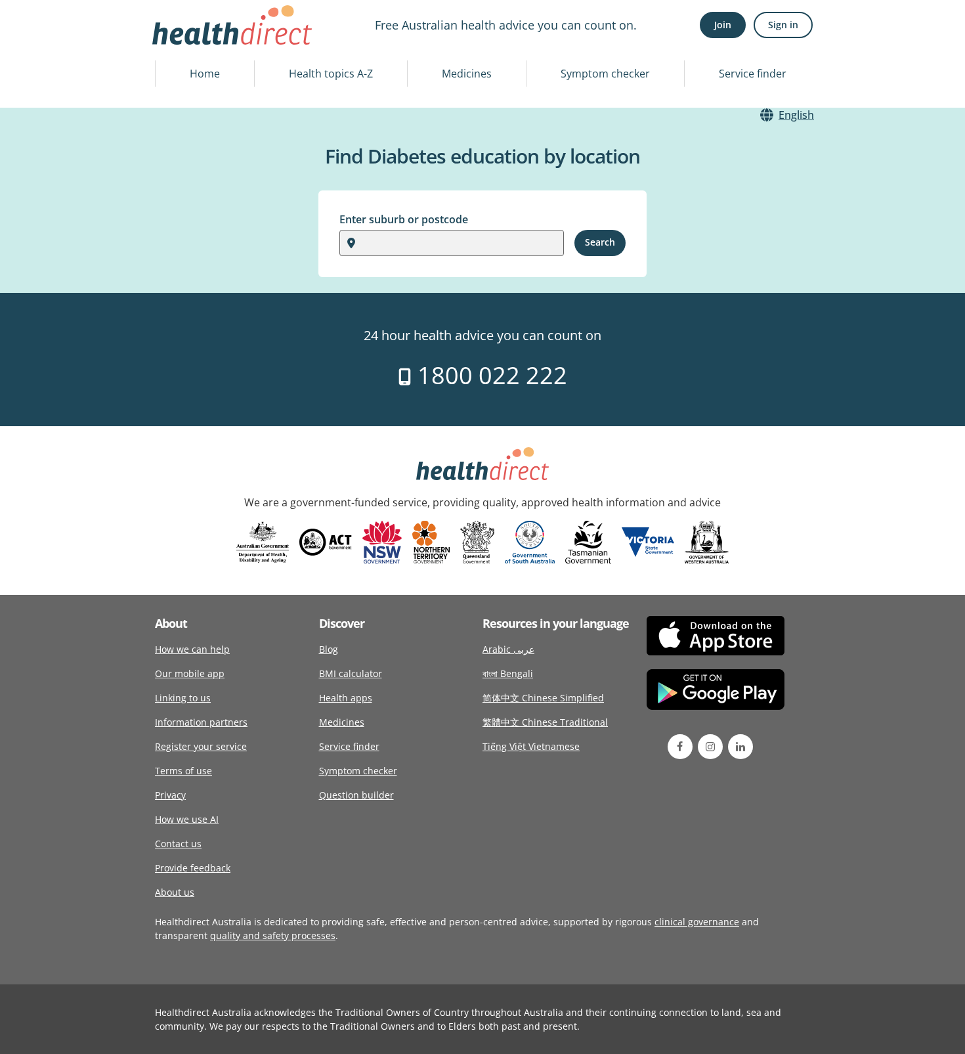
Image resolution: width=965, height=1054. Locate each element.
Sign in (783, 24)
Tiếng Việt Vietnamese (531, 746)
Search (600, 242)
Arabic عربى (508, 649)
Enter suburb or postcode (403, 219)
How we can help (192, 649)
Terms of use (183, 770)
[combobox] (363, 243)
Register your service (201, 746)
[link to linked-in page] (740, 746)
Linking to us (183, 698)
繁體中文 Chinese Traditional (545, 722)
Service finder (752, 73)
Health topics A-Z (331, 73)
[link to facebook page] (680, 746)
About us (174, 892)
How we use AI (187, 819)
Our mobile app (190, 673)
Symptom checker (605, 73)
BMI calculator (350, 673)
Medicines (467, 73)
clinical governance (696, 921)
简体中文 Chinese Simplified (543, 698)
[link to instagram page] (710, 746)
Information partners (201, 722)
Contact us (178, 843)
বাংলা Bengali (507, 673)
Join (722, 24)
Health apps (345, 698)
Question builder (356, 795)
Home (205, 73)
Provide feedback (192, 868)
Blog (328, 649)
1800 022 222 (489, 375)
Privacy (170, 795)
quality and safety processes (272, 935)
